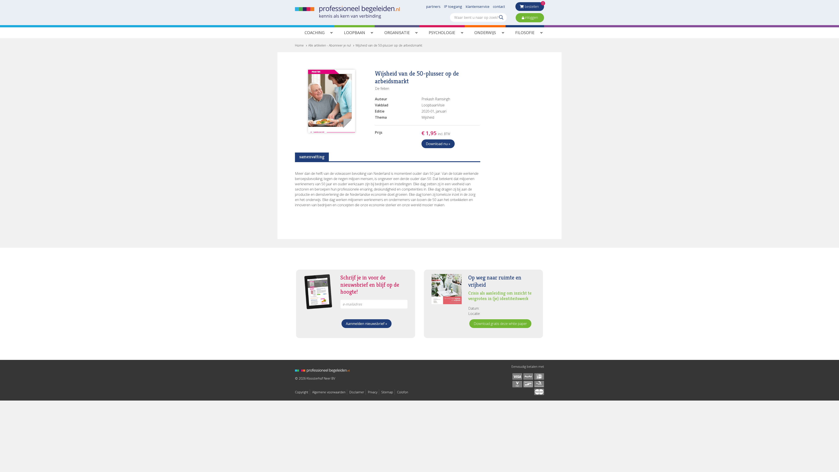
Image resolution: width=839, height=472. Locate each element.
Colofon (402, 392)
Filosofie (524, 32)
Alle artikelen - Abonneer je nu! (329, 45)
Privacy (372, 392)
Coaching (315, 32)
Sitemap (387, 392)
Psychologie (442, 32)
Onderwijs (485, 32)
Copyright (301, 392)
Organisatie (397, 32)
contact (499, 6)
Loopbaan (354, 32)
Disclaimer (356, 392)
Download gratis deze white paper (500, 323)
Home (299, 45)
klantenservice (477, 6)
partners (433, 6)
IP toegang (453, 6)
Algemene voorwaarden (328, 392)
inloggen (531, 17)
